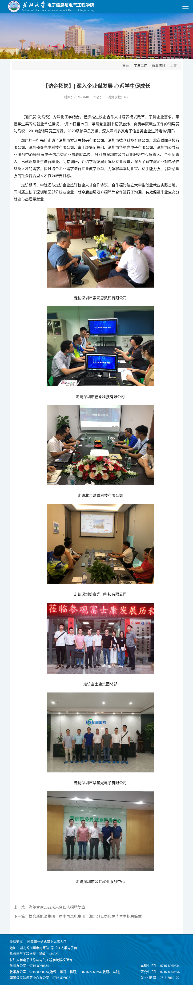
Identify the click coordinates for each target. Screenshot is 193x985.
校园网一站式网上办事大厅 (47, 942)
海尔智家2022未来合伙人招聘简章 (57, 907)
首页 (125, 65)
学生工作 (140, 65)
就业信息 (158, 65)
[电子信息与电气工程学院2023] (51, 6)
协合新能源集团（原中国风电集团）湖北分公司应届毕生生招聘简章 (85, 916)
